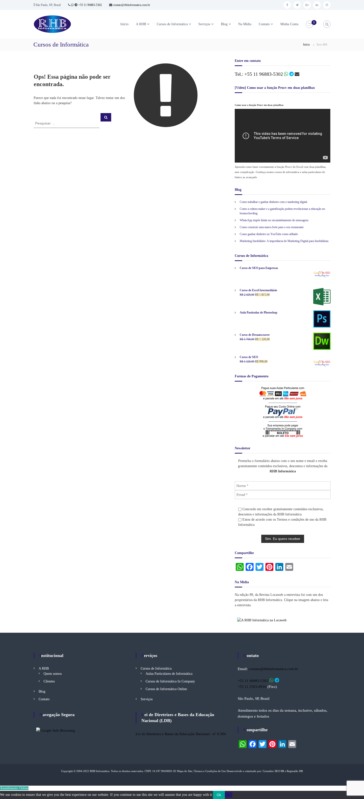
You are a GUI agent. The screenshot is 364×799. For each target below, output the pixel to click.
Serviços (204, 24)
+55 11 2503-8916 (252, 687)
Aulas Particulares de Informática (169, 674)
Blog (224, 24)
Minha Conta (289, 24)
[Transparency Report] (56, 730)
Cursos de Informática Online (166, 689)
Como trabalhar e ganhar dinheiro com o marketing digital (273, 202)
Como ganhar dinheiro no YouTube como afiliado (269, 234)
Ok (219, 795)
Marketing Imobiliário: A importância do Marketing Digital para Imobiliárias (284, 241)
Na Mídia (244, 24)
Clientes (49, 681)
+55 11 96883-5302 (90, 5)
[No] (228, 794)
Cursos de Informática (172, 24)
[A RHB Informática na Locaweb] (262, 620)
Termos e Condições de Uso (210, 771)
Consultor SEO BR (273, 771)
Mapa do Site (184, 771)
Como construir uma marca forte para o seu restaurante (272, 227)
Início (124, 24)
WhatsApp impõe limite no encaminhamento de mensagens (274, 220)
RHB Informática (99, 771)
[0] (309, 24)
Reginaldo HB (295, 771)
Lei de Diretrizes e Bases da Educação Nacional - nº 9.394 (181, 734)
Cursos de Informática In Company (170, 681)
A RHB (141, 24)
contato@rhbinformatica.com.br (131, 5)
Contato (264, 24)
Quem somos (53, 674)
